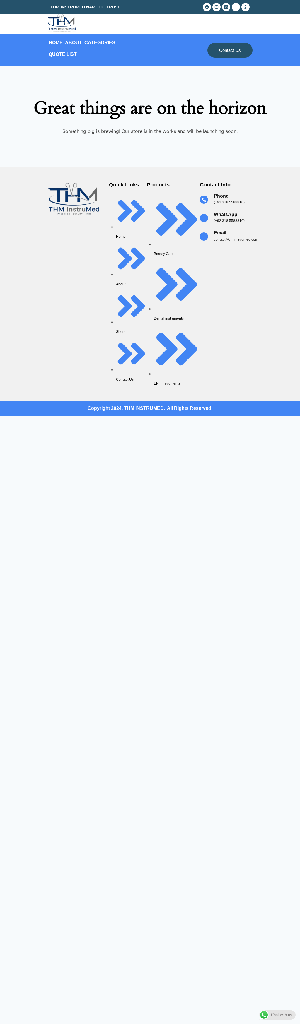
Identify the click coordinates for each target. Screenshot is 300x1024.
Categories (99, 42)
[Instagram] (216, 7)
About (73, 42)
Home (56, 42)
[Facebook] (207, 7)
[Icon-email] (236, 7)
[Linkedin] (226, 7)
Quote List (63, 54)
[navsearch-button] (221, 24)
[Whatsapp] (245, 7)
